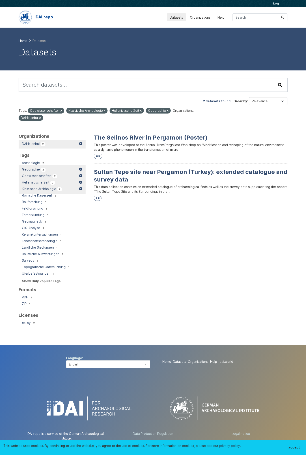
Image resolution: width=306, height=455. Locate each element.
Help (221, 17)
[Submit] (282, 17)
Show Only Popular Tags (41, 281)
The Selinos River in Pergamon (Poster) (150, 137)
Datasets (176, 17)
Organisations (198, 361)
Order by (240, 101)
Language (74, 358)
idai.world (226, 361)
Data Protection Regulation (153, 433)
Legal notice (241, 433)
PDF (98, 156)
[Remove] (61, 110)
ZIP (98, 198)
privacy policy (229, 446)
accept (294, 447)
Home (166, 361)
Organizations (200, 17)
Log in (277, 3)
